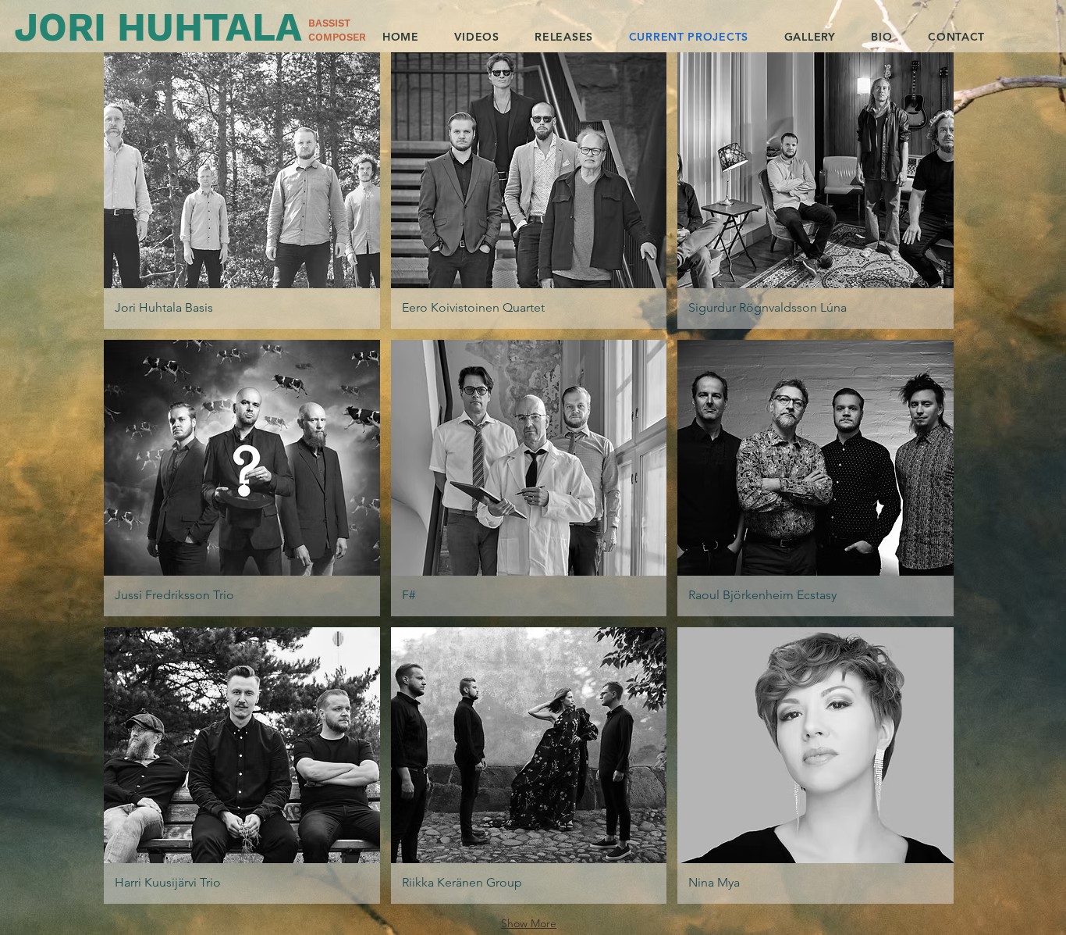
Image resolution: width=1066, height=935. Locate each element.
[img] (242, 190)
